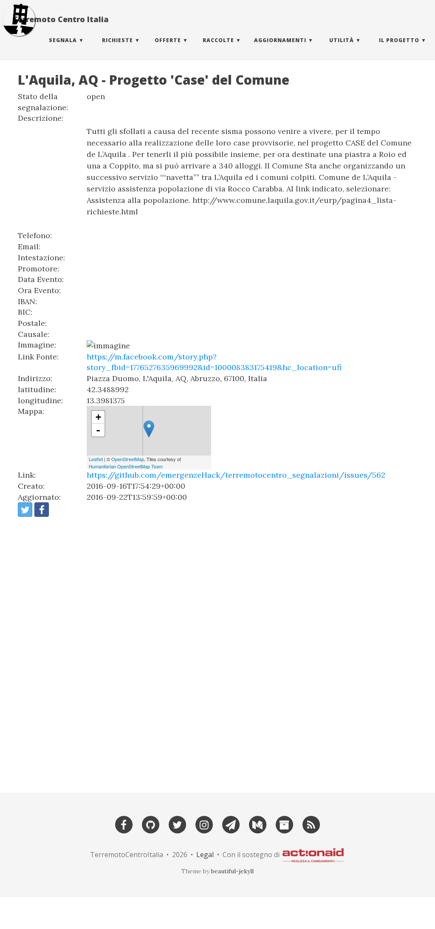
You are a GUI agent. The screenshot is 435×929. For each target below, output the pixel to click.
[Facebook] (123, 824)
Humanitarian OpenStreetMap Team (126, 466)
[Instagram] (204, 824)
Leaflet (96, 459)
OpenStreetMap (127, 459)
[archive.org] (284, 824)
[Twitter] (177, 824)
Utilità (341, 40)
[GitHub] (150, 824)
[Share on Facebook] (41, 509)
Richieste (117, 40)
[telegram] (230, 824)
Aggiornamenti (280, 40)
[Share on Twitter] (25, 509)
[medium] (257, 824)
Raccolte (218, 40)
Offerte (168, 40)
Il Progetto (399, 40)
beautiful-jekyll (232, 871)
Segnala (63, 40)
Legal (205, 854)
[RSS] (311, 824)
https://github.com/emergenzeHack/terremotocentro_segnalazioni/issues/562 (236, 475)
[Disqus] (217, 651)
